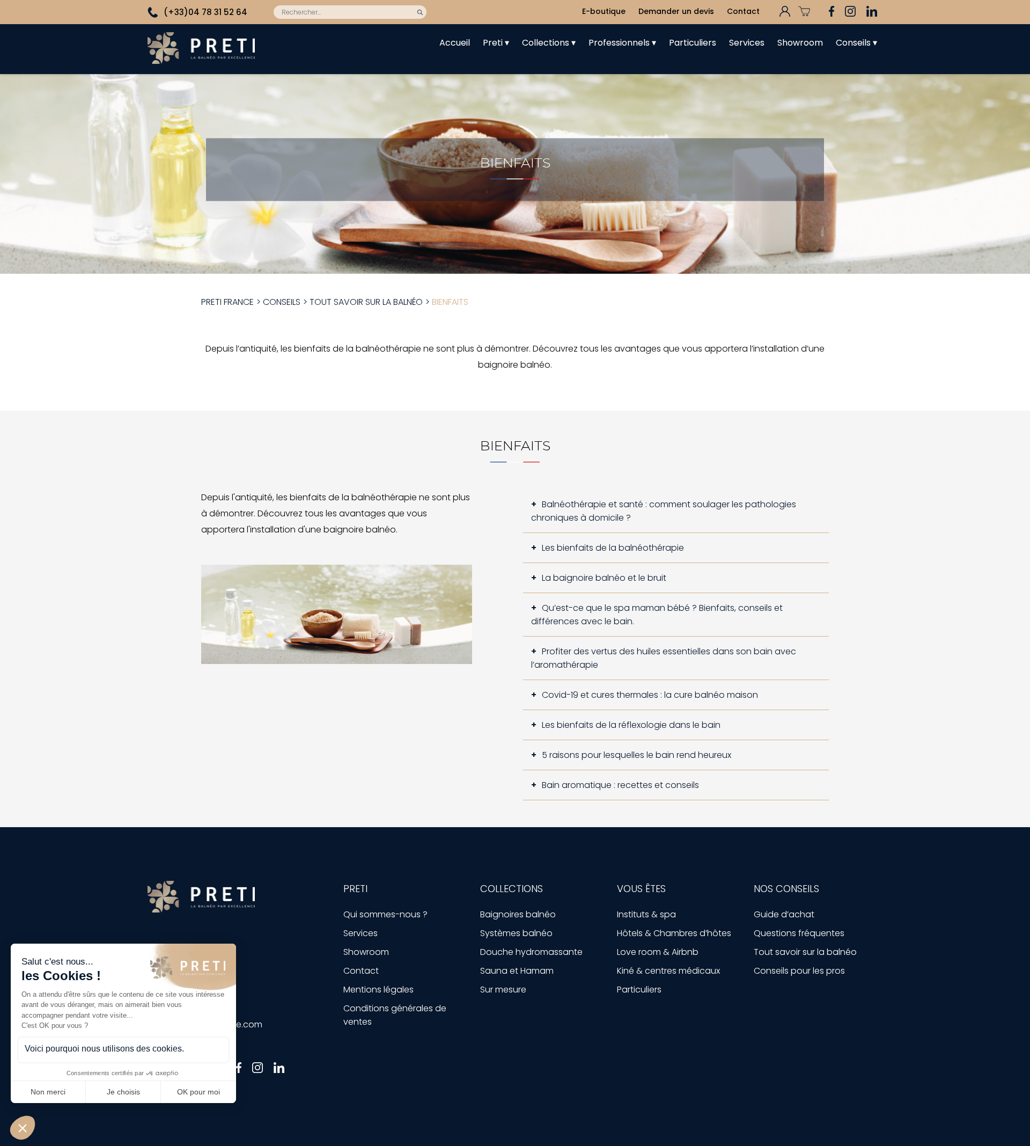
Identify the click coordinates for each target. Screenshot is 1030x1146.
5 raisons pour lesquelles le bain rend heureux (636, 755)
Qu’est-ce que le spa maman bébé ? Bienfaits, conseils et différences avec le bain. (657, 614)
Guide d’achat (784, 914)
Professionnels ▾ (622, 43)
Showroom (800, 43)
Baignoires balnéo (518, 914)
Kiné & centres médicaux (668, 971)
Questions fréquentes (799, 933)
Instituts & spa (646, 914)
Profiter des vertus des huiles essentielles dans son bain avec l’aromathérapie (663, 658)
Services (746, 43)
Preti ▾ (496, 43)
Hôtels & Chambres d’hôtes (674, 933)
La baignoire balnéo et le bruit (604, 578)
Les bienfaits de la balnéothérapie (613, 548)
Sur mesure (503, 989)
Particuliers (692, 43)
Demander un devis (676, 11)
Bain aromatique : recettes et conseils (620, 785)
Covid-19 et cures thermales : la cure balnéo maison (650, 695)
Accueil (454, 43)
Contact (743, 11)
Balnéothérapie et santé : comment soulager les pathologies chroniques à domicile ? (663, 511)
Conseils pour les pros (799, 971)
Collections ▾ (549, 43)
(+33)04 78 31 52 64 (205, 12)
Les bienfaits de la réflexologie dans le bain (631, 725)
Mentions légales (378, 989)
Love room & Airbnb (657, 952)
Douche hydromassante (531, 952)
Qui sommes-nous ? (385, 914)
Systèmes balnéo (516, 933)
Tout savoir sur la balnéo (805, 952)
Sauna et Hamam (517, 971)
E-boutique (604, 11)
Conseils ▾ (856, 43)
